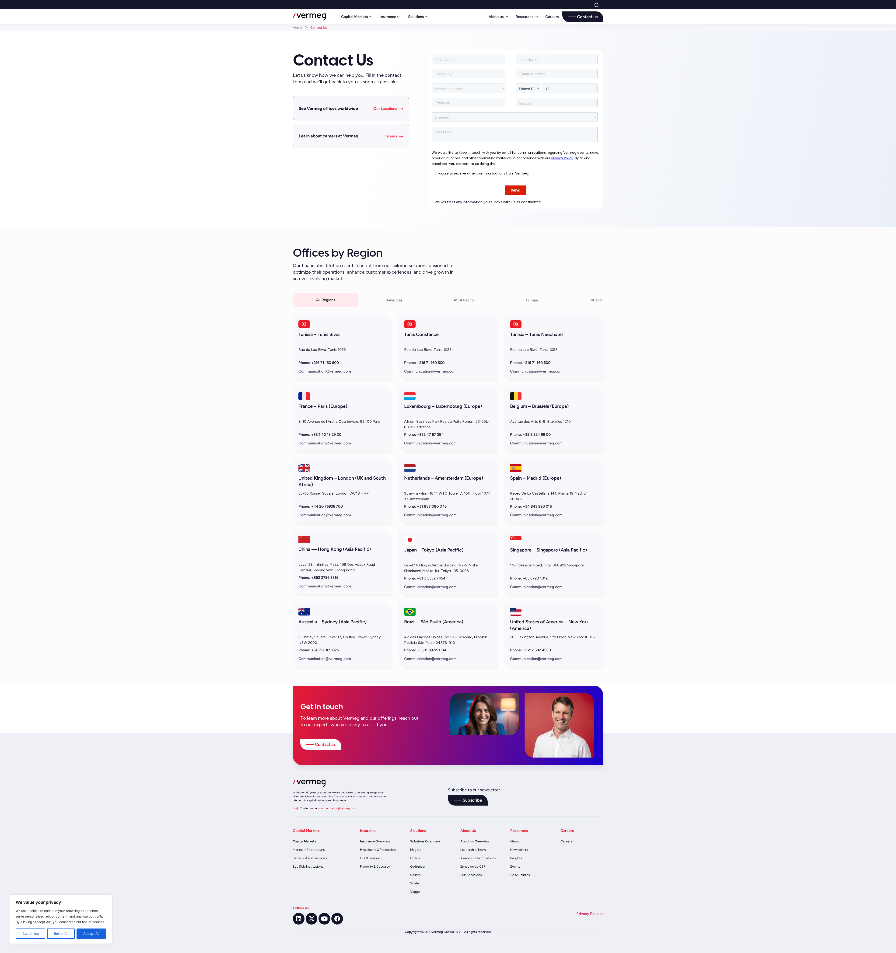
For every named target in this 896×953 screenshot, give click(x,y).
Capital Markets (304, 841)
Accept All (91, 934)
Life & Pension (370, 858)
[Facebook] (337, 919)
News (514, 841)
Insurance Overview (375, 841)
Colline (415, 858)
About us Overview (474, 841)
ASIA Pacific (464, 300)
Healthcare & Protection (378, 850)
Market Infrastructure (309, 850)
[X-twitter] (311, 919)
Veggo (415, 892)
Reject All (61, 934)
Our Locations (471, 875)
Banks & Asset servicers (310, 858)
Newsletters (519, 850)
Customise (30, 934)
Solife (414, 883)
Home (297, 28)
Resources (524, 16)
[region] (60, 919)
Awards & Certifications (478, 858)
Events (515, 867)
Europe (532, 300)
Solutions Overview (425, 841)
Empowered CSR (473, 867)
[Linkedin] (298, 919)
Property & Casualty (375, 867)
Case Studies (520, 875)
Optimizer (417, 867)
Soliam (415, 875)
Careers (552, 16)
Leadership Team (473, 850)
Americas (394, 300)
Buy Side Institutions (308, 867)
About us (496, 16)
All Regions (325, 300)
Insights (516, 858)
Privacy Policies (589, 913)
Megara (415, 850)
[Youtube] (324, 919)
